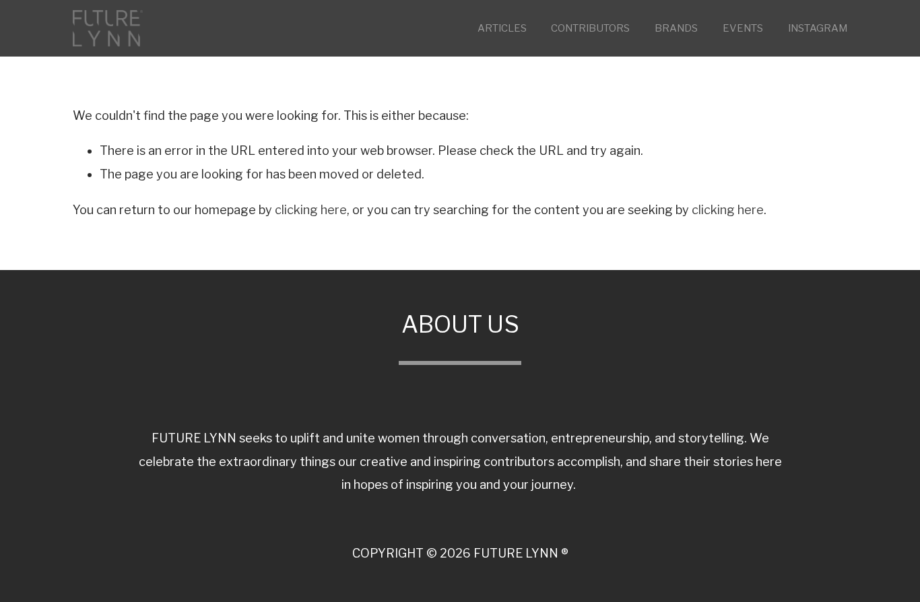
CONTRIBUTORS (590, 28)
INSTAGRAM (817, 28)
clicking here (311, 210)
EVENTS (743, 28)
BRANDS (676, 28)
